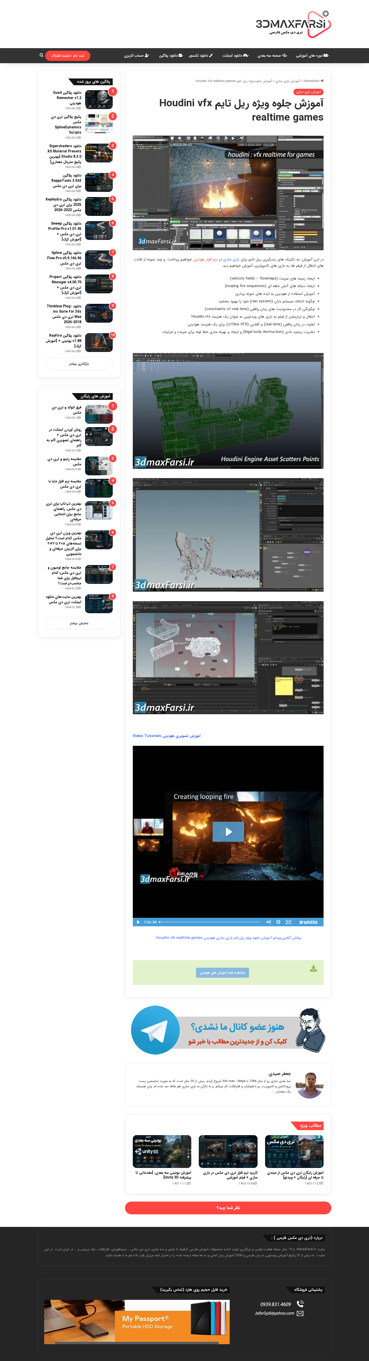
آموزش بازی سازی (287, 81)
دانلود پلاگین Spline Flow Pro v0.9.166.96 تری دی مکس (64, 258)
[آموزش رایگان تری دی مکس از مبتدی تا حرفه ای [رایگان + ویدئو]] (294, 1151)
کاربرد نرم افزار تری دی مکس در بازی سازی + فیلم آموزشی (230, 1175)
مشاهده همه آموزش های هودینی (222, 972)
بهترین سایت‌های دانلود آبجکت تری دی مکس (63, 599)
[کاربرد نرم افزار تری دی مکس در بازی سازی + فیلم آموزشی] (228, 1151)
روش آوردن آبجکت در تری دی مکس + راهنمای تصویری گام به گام (63, 437)
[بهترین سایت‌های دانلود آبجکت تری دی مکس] (99, 603)
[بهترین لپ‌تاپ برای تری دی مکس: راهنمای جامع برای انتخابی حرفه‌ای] (99, 510)
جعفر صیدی (280, 1073)
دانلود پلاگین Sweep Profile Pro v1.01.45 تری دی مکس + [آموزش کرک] (64, 231)
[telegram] (228, 1030)
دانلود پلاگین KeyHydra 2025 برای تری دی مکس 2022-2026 (63, 205)
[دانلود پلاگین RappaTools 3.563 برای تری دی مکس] (99, 182)
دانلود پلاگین (169, 55)
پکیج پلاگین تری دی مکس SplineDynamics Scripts (66, 124)
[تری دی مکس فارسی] (293, 24)
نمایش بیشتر (79, 623)
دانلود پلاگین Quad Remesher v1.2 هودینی (67, 98)
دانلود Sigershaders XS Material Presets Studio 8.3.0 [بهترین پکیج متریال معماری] (64, 154)
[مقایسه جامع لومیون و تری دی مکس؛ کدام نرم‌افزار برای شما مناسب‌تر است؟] (99, 574)
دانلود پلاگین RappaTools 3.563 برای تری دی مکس (66, 181)
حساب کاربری (134, 55)
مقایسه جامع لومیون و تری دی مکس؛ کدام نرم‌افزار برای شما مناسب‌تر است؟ (64, 575)
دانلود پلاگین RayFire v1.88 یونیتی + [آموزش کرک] (63, 341)
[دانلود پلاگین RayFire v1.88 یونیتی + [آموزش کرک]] (99, 342)
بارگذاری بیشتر (79, 364)
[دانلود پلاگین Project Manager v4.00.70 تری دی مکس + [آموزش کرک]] (99, 284)
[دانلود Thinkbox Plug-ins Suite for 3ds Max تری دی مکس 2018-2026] (99, 313)
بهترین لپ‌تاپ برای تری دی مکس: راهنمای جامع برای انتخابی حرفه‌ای (63, 511)
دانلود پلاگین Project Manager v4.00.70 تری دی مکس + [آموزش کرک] (65, 285)
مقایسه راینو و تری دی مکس (64, 461)
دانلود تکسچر (199, 55)
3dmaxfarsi (312, 81)
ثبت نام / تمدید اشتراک (67, 55)
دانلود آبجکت (232, 55)
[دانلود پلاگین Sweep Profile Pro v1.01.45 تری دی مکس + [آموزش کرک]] (99, 230)
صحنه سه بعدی (270, 55)
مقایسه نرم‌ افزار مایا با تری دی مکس (64, 484)
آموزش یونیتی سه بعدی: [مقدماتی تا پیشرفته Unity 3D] (163, 1175)
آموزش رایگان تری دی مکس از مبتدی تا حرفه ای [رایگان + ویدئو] (295, 1175)
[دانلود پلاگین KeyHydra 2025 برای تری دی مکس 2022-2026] (99, 206)
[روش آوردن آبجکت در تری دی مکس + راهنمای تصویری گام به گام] (99, 436)
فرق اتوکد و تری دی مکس (66, 410)
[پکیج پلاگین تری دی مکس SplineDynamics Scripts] (99, 123)
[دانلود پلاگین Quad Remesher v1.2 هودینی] (99, 99)
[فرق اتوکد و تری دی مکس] (99, 414)
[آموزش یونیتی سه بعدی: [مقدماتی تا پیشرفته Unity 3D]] (162, 1151)
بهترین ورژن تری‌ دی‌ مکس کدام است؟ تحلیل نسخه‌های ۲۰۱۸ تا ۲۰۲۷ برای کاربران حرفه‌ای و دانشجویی (63, 543)
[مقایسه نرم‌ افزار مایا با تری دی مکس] (99, 488)
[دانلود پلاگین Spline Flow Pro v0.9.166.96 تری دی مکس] (99, 259)
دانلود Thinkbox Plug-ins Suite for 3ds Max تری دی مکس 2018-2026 (64, 314)
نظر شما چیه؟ (228, 1208)
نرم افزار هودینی (205, 259)
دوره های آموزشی (310, 55)
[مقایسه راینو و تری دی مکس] (99, 466)
